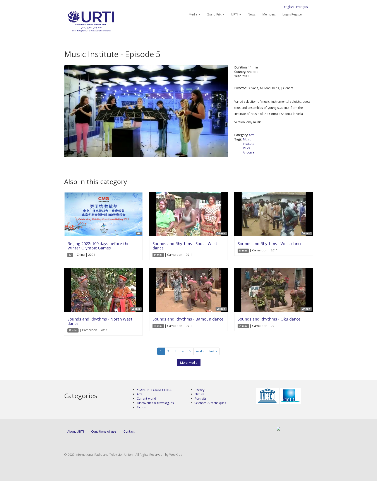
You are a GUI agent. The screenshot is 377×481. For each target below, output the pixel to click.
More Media (188, 362)
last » (213, 351)
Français (302, 7)
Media (193, 14)
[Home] (100, 22)
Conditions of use (103, 431)
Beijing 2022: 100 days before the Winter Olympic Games (98, 246)
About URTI (75, 431)
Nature (199, 394)
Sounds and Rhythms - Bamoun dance (188, 319)
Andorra (248, 152)
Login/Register (292, 14)
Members (269, 14)
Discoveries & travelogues (155, 403)
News (252, 14)
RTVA (246, 148)
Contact (129, 431)
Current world (146, 398)
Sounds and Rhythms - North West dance (99, 321)
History (199, 390)
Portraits (200, 398)
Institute (248, 144)
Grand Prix (214, 14)
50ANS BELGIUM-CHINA (154, 390)
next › (200, 351)
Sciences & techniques (210, 403)
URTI (235, 14)
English (289, 7)
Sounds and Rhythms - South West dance (185, 246)
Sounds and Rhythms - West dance (270, 243)
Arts (251, 135)
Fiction (141, 407)
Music (247, 139)
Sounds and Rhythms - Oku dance (269, 319)
